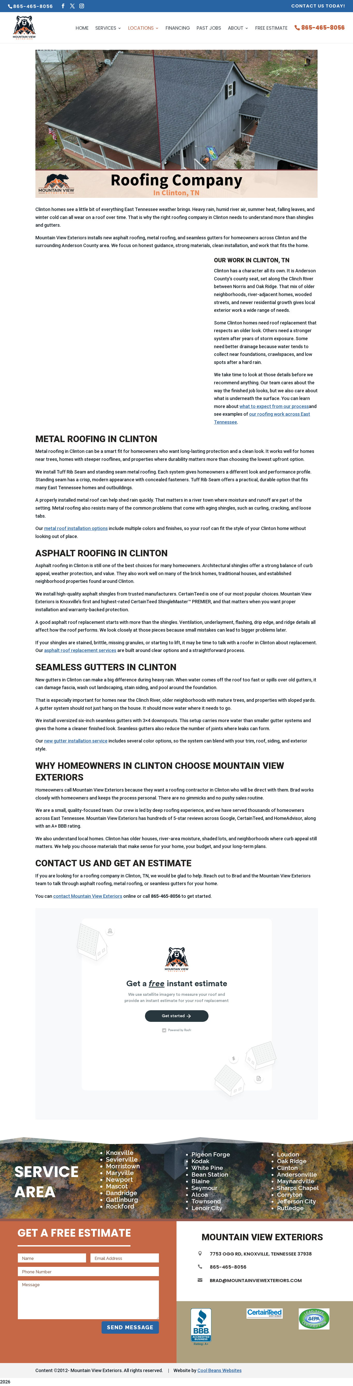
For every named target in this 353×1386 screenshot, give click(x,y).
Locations (141, 28)
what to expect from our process (274, 406)
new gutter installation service (76, 741)
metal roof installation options (76, 528)
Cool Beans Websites (219, 1370)
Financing (178, 28)
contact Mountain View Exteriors (87, 896)
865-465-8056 (323, 28)
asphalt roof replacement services (80, 650)
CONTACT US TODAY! (318, 6)
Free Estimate (271, 28)
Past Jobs (209, 28)
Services (105, 28)
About (235, 28)
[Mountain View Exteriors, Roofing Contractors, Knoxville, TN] (201, 1327)
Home (82, 28)
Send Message (130, 1327)
